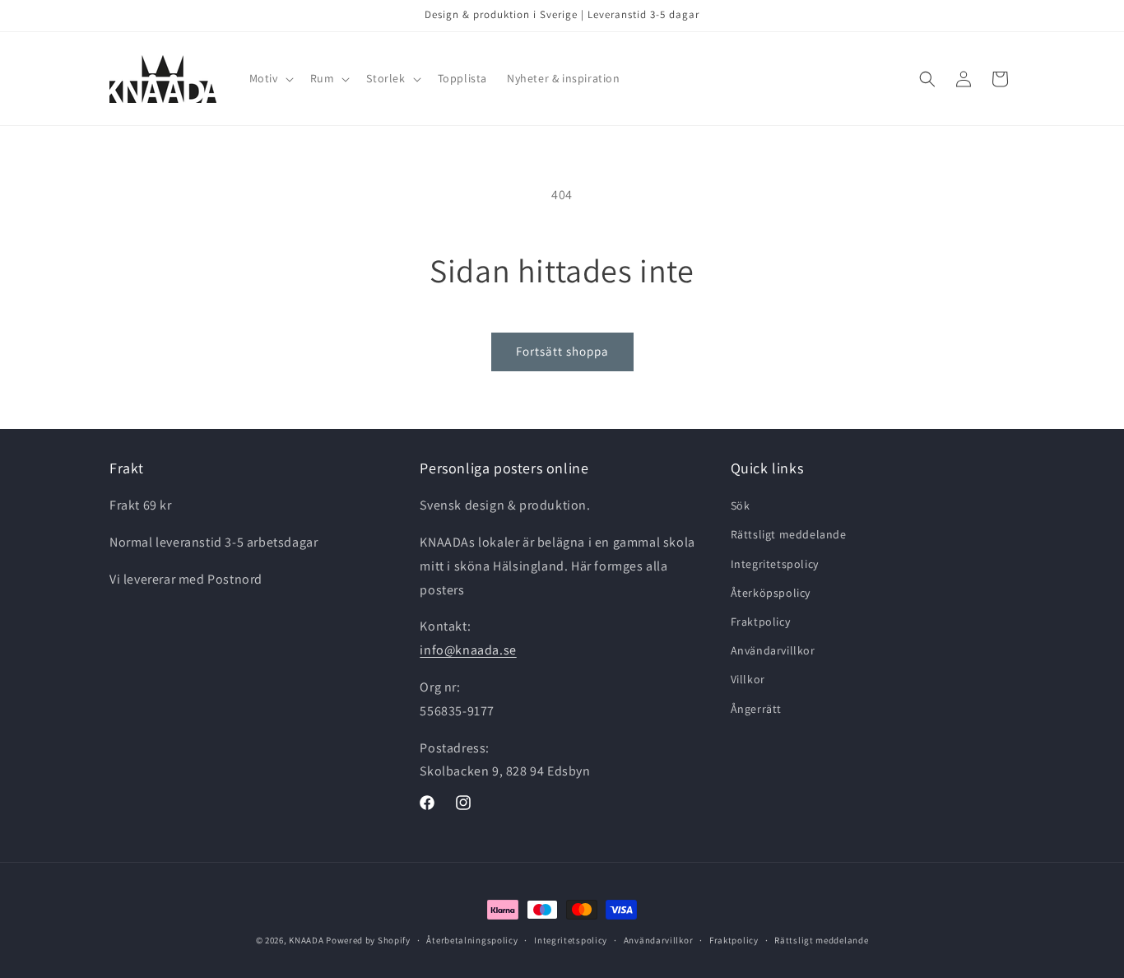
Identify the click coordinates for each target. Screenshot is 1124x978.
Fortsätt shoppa (562, 351)
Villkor (748, 680)
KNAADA (306, 940)
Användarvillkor (773, 651)
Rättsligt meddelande (789, 535)
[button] (269, 78)
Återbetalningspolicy (472, 939)
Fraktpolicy (761, 621)
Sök (740, 506)
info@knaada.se (468, 650)
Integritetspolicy (775, 564)
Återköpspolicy (770, 592)
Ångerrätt (756, 708)
